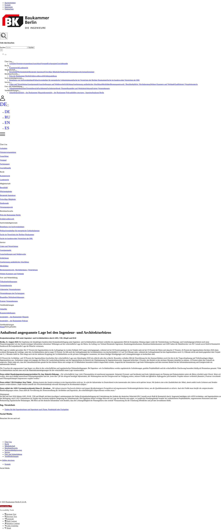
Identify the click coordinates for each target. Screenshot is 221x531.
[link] (2, 100)
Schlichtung (68, 84)
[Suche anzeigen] (4, 36)
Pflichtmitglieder (23, 72)
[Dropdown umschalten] (5, 54)
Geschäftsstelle (62, 64)
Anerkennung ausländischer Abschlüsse (87, 84)
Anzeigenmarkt (32, 84)
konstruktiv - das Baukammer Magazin (30, 93)
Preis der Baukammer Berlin (19, 76)
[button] (110, 42)
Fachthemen (42, 88)
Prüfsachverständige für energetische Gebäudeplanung (53, 80)
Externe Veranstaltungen (101, 88)
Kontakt (7, 5)
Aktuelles (12, 93)
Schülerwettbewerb (37, 76)
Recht (7, 444)
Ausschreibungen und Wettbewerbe (51, 84)
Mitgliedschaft (10, 446)
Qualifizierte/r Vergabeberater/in (186, 84)
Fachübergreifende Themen (57, 88)
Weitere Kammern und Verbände (162, 84)
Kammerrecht (14, 68)
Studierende (64, 72)
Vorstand (44, 64)
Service (7, 452)
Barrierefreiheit (10, 3)
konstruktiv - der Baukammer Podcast (58, 93)
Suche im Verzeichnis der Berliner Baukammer (90, 80)
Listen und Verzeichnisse (18, 84)
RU (7, 117)
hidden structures (8, 460)
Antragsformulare (87, 72)
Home (2, 327)
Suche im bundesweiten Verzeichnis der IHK (123, 80)
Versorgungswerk (75, 72)
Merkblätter (106, 84)
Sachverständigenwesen (13, 450)
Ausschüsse (36, 64)
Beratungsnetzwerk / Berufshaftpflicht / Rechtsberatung (130, 84)
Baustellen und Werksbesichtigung (79, 88)
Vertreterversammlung (24, 64)
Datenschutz (9, 9)
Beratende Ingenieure (36, 72)
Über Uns (8, 442)
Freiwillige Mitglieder (52, 72)
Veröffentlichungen (12, 456)
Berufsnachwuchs (11, 448)
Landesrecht (23, 68)
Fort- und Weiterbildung (13, 454)
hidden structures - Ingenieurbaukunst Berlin (88, 93)
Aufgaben (12, 64)
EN (7, 122)
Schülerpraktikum (50, 76)
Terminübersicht (32, 88)
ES (7, 128)
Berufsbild (13, 72)
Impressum (9, 7)
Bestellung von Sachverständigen (21, 80)
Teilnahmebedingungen (17, 88)
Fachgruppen (52, 64)
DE (3, 104)
